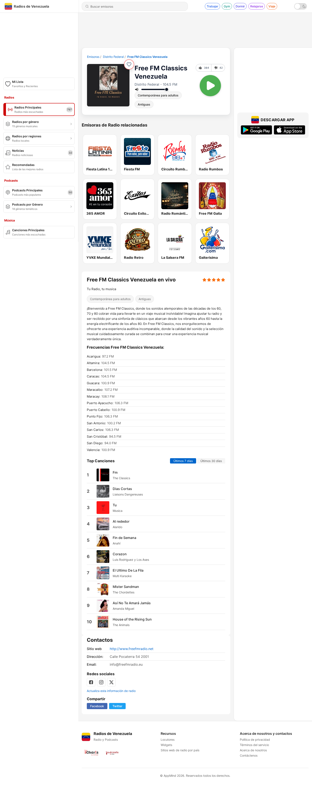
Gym (227, 6)
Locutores (167, 739)
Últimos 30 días (211, 461)
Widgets (166, 745)
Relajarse (256, 6)
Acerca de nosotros (253, 750)
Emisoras (93, 56)
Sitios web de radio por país (180, 750)
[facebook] (91, 682)
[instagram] (101, 682)
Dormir (240, 6)
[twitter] (111, 682)
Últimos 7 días (183, 461)
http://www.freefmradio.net (131, 649)
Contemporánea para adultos (158, 95)
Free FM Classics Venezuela (147, 56)
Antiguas (144, 104)
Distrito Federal (113, 56)
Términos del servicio (254, 745)
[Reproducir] (210, 85)
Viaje (271, 6)
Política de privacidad (255, 739)
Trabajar (212, 6)
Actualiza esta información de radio (111, 691)
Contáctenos (248, 755)
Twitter (117, 706)
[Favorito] (129, 64)
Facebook (97, 706)
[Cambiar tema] (300, 6)
